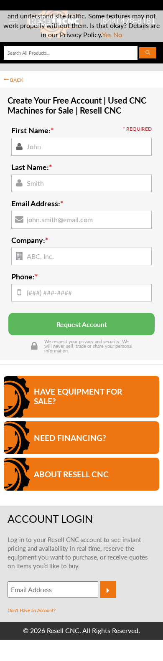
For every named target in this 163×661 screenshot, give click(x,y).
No (117, 34)
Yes (107, 34)
